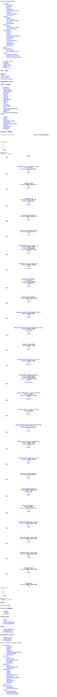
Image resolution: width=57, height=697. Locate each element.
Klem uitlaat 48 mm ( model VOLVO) (29, 230)
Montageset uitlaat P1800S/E (28, 296)
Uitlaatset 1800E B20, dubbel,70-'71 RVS (28, 374)
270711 (28, 286)
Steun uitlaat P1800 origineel (28, 488)
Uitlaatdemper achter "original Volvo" (28, 552)
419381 (28, 430)
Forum (5, 47)
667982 (28, 511)
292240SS (28, 398)
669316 (28, 526)
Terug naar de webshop (43, 134)
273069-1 (28, 317)
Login (5, 53)
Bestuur (9, 8)
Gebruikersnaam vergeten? (14, 57)
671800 (28, 542)
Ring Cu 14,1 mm (28, 183)
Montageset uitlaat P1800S (28, 344)
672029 (28, 557)
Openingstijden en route (7, 81)
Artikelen (9, 6)
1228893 (28, 155)
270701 (28, 253)
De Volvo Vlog (10, 19)
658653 (28, 462)
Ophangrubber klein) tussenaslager (28, 473)
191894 (28, 204)
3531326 (28, 414)
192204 (28, 219)
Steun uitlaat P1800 (28, 567)
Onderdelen (7, 30)
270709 (28, 268)
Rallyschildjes (10, 23)
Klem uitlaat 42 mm (28, 198)
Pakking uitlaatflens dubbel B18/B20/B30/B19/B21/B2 (28, 424)
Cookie (5, 619)
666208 (28, 494)
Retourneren (10, 44)
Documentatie (8, 48)
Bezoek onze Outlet (5, 605)
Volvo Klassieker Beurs (13, 20)
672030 (28, 572)
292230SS (28, 364)
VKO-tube (9, 46)
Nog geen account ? (12, 54)
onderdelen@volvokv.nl (7, 78)
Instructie (9, 41)
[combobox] (7, 135)
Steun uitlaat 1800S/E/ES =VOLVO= (28, 537)
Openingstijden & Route (13, 36)
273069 (28, 301)
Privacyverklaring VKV (9, 622)
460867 (28, 447)
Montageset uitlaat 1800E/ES (28, 279)
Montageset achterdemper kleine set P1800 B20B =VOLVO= (28, 327)
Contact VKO (10, 37)
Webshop (9, 32)
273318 (28, 348)
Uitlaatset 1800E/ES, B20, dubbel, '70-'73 (28, 245)
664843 (28, 478)
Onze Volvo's (10, 15)
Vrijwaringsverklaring (9, 623)
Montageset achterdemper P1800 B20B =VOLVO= (28, 312)
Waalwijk (9, 34)
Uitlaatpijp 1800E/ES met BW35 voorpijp (28, 458)
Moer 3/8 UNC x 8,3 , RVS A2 (28, 215)
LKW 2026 (9, 22)
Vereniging (7, 4)
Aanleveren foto (11, 29)
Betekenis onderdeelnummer (12, 39)
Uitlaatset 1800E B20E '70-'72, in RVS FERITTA (28, 392)
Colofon (5, 620)
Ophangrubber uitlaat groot (28, 505)
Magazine (6, 25)
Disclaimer (6, 611)
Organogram (10, 9)
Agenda (6, 16)
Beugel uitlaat (28, 583)
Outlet (8, 33)
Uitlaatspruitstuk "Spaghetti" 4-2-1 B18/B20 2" (28, 441)
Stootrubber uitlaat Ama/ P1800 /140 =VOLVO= (28, 166)
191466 (28, 187)
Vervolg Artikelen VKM (13, 27)
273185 (28, 333)
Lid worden (10, 5)
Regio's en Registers (12, 13)
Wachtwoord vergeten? (13, 56)
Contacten (6, 612)
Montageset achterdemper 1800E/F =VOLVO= (28, 359)
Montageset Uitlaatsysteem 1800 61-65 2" (28, 263)
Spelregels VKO (11, 43)
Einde (5, 150)
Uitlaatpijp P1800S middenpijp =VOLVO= (28, 522)
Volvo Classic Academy (13, 51)
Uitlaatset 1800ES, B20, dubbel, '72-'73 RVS (28, 409)
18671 (28, 172)
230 (28, 235)
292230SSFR (28, 382)
